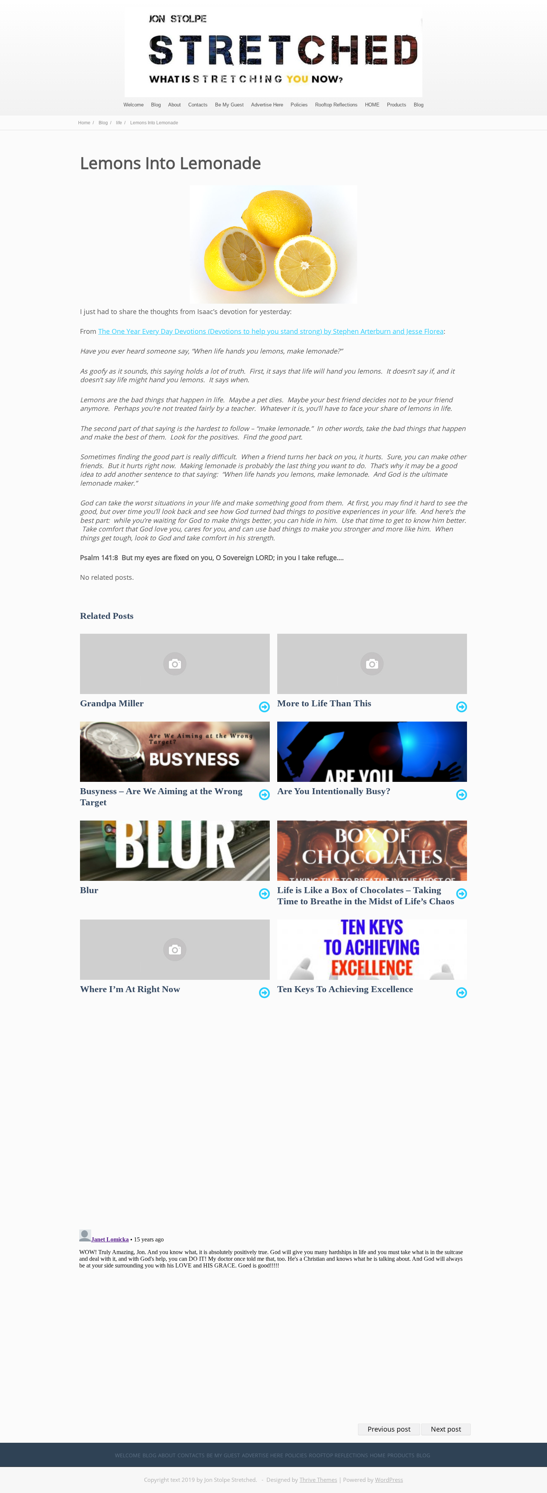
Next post (446, 1429)
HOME (372, 105)
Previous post (389, 1429)
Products (396, 105)
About (174, 105)
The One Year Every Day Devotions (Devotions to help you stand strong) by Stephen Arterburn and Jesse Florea (271, 331)
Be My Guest (229, 105)
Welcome (134, 105)
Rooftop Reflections (336, 105)
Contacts (198, 105)
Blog (156, 105)
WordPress (389, 1479)
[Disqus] (273, 1118)
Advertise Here (267, 105)
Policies (299, 105)
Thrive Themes (318, 1479)
